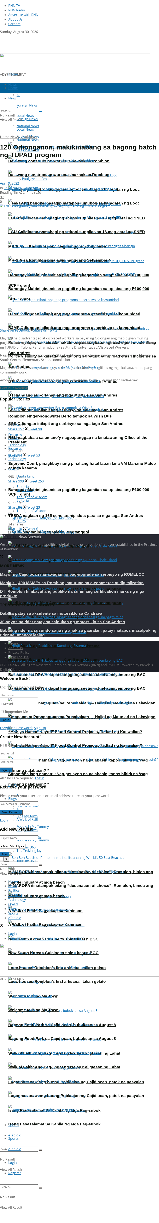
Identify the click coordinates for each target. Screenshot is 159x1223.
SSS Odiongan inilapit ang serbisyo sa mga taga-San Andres (65, 423)
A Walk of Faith (28, 819)
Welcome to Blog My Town (33, 1010)
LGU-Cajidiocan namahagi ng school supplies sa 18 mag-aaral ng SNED (76, 232)
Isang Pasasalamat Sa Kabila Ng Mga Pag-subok (54, 1124)
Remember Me (16, 711)
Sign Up (40, 728)
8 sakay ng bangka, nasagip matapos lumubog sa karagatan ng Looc (74, 203)
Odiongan (30, 188)
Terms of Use (18, 657)
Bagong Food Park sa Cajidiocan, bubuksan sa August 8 (62, 1038)
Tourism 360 (26, 861)
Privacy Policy (18, 652)
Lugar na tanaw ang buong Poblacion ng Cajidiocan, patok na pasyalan (76, 1095)
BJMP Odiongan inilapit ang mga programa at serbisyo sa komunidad (74, 328)
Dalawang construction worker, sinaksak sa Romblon (59, 175)
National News (28, 139)
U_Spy (21, 521)
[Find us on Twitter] (1, 36)
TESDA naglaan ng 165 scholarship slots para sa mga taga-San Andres (75, 515)
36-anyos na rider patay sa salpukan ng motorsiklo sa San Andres (62, 622)
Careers (14, 24)
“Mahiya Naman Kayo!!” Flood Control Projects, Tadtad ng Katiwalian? (75, 745)
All (18, 809)
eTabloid (14, 1149)
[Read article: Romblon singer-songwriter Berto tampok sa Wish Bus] (83, 407)
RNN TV (14, 5)
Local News (25, 129)
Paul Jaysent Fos (34, 178)
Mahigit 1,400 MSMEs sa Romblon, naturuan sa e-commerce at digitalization (72, 583)
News (14, 137)
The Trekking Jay (29, 850)
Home (13, 74)
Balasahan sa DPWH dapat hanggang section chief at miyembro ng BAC (77, 688)
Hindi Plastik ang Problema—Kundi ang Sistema (54, 659)
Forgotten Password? (16, 728)
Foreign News (27, 119)
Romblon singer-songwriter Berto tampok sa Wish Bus (60, 416)
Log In (39, 778)
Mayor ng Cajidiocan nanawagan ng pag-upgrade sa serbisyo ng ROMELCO (72, 574)
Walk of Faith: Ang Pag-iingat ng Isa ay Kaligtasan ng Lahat (64, 1067)
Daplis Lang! (26, 476)
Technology (17, 459)
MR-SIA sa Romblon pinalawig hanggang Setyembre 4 (59, 260)
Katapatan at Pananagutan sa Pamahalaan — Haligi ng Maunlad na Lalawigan (81, 717)
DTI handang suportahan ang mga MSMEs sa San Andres (62, 395)
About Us (15, 19)
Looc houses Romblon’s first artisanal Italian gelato (57, 981)
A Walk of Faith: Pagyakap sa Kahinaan (45, 924)
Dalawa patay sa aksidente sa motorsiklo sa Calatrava (51, 613)
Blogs (12, 798)
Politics (13, 890)
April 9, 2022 (9, 183)
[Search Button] (40, 1150)
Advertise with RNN (23, 14)
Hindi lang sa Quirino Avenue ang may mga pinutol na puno (64, 603)
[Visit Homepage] (26, 51)
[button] (75, 63)
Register (14, 1173)
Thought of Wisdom (32, 497)
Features (15, 895)
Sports (13, 1138)
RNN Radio (16, 10)
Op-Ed (13, 904)
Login (12, 1162)
